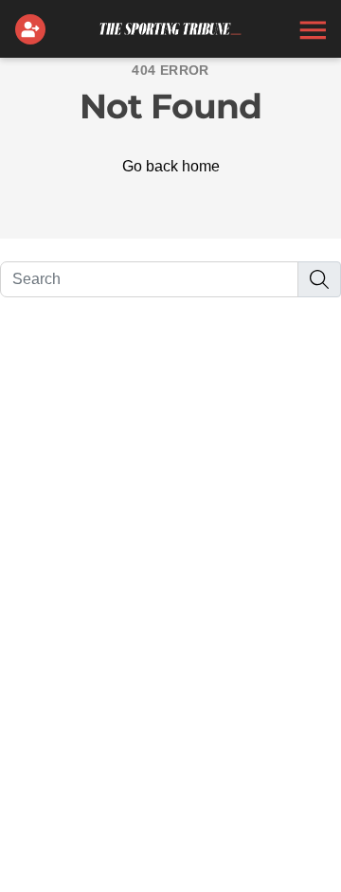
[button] (311, 29)
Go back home (171, 166)
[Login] (34, 29)
